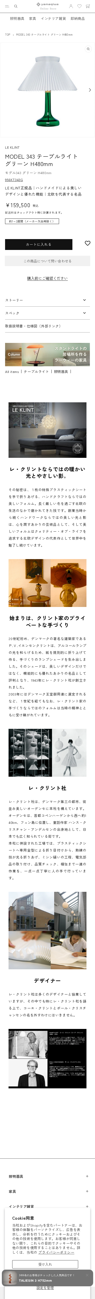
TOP (7, 34)
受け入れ (45, 1264)
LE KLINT (12, 147)
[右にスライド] (90, 90)
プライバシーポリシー (56, 1252)
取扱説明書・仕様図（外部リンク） (34, 325)
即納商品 (78, 18)
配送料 (9, 212)
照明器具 (17, 18)
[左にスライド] (5, 90)
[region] (47, 224)
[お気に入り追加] (87, 243)
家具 (32, 18)
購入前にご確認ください (47, 278)
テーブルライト (36, 371)
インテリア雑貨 (53, 18)
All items (12, 371)
